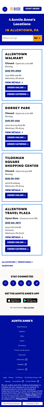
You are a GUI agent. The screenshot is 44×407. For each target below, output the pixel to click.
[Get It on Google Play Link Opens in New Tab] (30, 300)
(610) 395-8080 (13, 71)
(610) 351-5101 (12, 179)
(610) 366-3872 (13, 223)
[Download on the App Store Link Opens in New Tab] (14, 300)
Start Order (32, 8)
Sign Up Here (29, 307)
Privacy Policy (22, 399)
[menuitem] (22, 327)
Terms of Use (30, 395)
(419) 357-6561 (12, 121)
